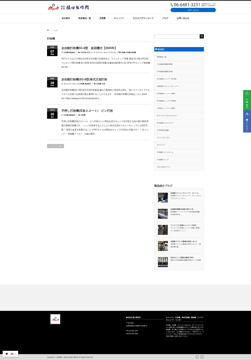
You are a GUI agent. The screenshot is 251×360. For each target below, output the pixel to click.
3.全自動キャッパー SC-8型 (166, 79)
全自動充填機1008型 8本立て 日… (182, 209)
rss (197, 357)
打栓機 (66, 52)
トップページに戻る (55, 146)
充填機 (102, 18)
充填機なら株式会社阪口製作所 (67, 357)
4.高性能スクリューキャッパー (168, 86)
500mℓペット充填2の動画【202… (182, 257)
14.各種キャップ (163, 159)
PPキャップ (91, 52)
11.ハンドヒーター (163, 137)
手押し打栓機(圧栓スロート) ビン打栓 (87, 110)
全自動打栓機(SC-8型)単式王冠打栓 (84, 79)
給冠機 (133, 52)
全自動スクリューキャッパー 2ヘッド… (185, 193)
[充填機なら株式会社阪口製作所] (68, 9)
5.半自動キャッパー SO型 (166, 93)
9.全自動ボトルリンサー (165, 123)
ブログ (165, 18)
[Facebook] (202, 357)
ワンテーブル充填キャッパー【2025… (184, 225)
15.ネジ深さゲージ (163, 167)
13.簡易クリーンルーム (165, 152)
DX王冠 (83, 52)
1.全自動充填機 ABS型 (165, 64)
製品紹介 (72, 52)
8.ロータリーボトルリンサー (167, 115)
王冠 (103, 83)
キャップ (75, 83)
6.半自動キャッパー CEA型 (166, 101)
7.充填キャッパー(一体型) (166, 108)
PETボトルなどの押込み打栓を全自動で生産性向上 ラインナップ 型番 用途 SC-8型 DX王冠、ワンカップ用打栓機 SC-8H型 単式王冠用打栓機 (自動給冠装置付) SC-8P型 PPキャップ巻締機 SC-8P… (105, 62)
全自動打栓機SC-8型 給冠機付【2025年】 (89, 48)
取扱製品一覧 (84, 18)
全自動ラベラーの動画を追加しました (183, 241)
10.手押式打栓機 (163, 130)
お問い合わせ (193, 10)
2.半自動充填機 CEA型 (165, 71)
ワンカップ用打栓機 (118, 52)
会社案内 (66, 18)
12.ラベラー (161, 145)
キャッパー (119, 18)
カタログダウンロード (143, 18)
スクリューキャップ (103, 52)
